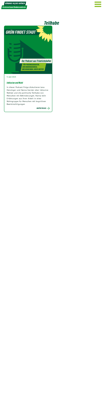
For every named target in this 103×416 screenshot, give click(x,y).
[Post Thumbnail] (28, 50)
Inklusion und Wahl (15, 82)
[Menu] (98, 4)
